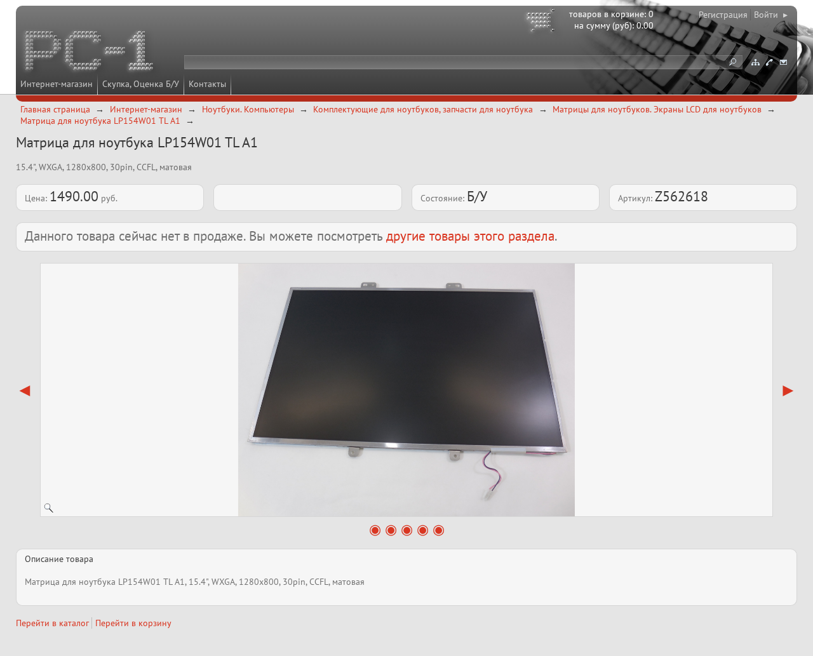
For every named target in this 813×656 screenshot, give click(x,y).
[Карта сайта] (755, 62)
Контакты (207, 84)
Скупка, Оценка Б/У (140, 84)
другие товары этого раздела (470, 235)
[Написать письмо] (783, 62)
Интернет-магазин (56, 84)
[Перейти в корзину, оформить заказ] (542, 22)
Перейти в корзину (133, 623)
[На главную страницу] (90, 53)
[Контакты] (769, 62)
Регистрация (723, 14)
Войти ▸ (771, 14)
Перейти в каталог (52, 623)
